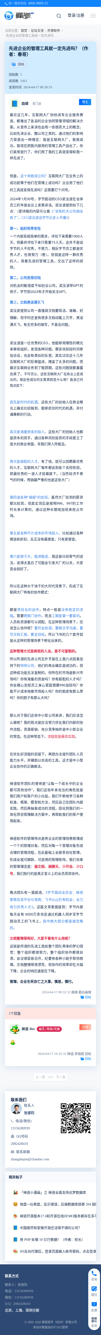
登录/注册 (76, 15)
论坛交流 (37, 30)
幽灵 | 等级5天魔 (49, 1029)
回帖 (21, 64)
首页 (24, 30)
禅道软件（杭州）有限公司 (59, 1322)
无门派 (36, 103)
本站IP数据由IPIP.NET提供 (50, 1327)
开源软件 (53, 30)
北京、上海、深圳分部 (22, 1310)
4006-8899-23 (38, 3)
